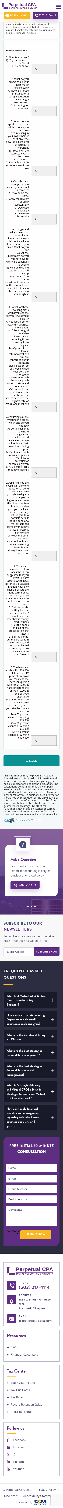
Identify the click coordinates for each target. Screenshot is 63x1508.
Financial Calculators (24, 1354)
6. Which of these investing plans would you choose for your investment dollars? (17, 355)
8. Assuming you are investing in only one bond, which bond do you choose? (17, 518)
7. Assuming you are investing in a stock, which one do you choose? (17, 443)
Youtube (18, 1469)
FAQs (14, 1347)
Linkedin (18, 1461)
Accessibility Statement (38, 1496)
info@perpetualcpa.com (35, 1320)
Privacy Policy (46, 1489)
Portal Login (19, 15)
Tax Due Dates (20, 1390)
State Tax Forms (21, 1411)
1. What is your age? (17, 61)
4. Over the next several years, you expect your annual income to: (17, 199)
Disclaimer (11, 1496)
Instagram (19, 1447)
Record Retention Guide (26, 1404)
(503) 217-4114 (47, 15)
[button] (28, 906)
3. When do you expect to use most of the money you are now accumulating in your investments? (17, 145)
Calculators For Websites (28, 820)
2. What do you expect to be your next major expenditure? (18, 93)
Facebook (19, 1440)
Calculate (31, 760)
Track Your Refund (23, 1382)
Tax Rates (17, 1397)
